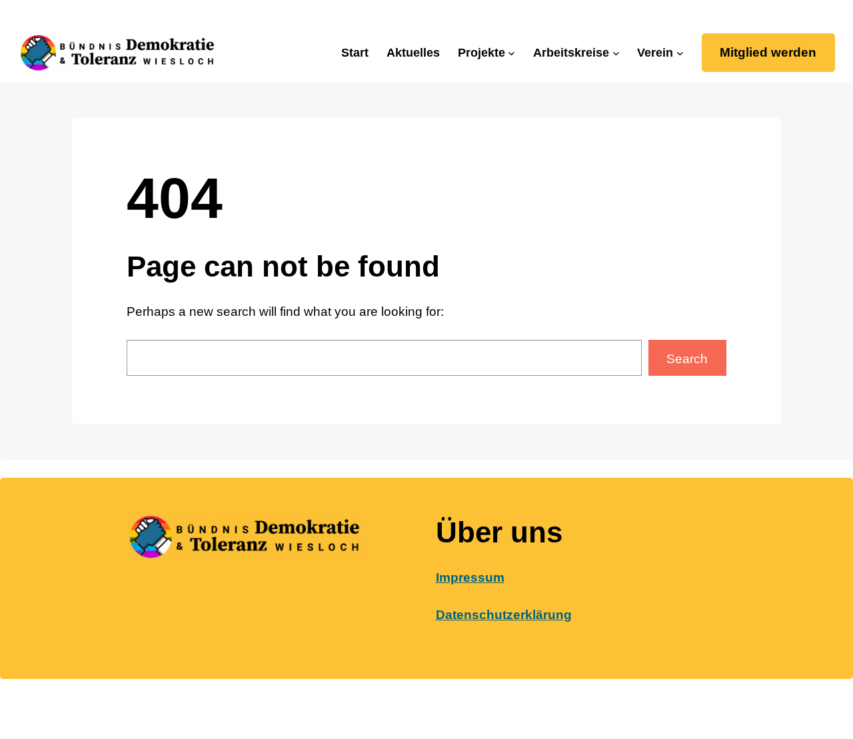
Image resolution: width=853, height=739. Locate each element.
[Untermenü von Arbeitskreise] (616, 53)
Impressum (470, 577)
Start (355, 52)
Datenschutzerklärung (504, 615)
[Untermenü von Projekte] (511, 53)
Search (687, 359)
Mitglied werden (768, 52)
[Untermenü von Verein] (680, 53)
